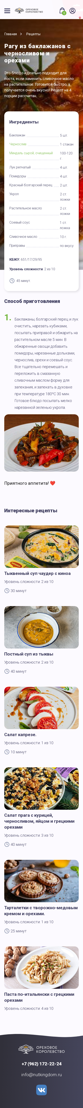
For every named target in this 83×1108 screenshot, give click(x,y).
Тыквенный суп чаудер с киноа (37, 573)
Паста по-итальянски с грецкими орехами (39, 997)
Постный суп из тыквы (28, 654)
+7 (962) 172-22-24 (42, 1063)
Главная (10, 34)
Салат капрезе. (20, 734)
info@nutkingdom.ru (41, 1074)
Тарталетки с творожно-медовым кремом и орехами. (41, 910)
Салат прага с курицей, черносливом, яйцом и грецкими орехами (39, 821)
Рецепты (33, 34)
